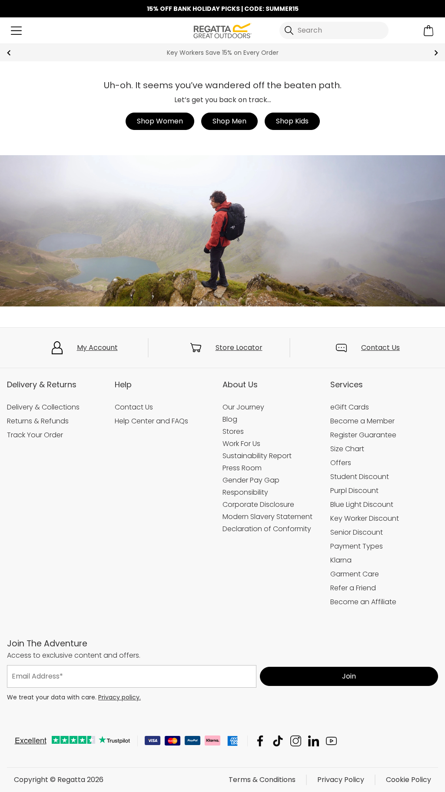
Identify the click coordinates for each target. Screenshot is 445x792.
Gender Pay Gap (250, 480)
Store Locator (239, 348)
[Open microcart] (428, 30)
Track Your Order (35, 435)
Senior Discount (356, 532)
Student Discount (359, 477)
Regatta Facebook (260, 740)
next (436, 52)
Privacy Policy (340, 780)
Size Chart (347, 449)
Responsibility (245, 492)
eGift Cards (349, 407)
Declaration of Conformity (266, 529)
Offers (340, 463)
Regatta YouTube (331, 740)
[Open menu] (16, 30)
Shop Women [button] (160, 121)
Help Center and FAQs (151, 421)
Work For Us (241, 444)
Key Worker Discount (364, 518)
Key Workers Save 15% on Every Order (223, 52)
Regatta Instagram (295, 740)
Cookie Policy (408, 780)
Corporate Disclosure (258, 504)
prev (8, 52)
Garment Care (354, 574)
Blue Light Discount (361, 504)
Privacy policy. (119, 697)
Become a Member (362, 421)
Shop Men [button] (229, 121)
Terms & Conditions (262, 780)
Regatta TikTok (277, 740)
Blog (229, 419)
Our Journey (243, 407)
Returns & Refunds (38, 421)
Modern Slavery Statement (267, 517)
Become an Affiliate (363, 602)
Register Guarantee (363, 435)
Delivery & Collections (43, 407)
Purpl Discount (354, 491)
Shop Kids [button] (292, 121)
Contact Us (380, 348)
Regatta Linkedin (313, 740)
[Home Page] (222, 30)
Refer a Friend (353, 588)
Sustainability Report (257, 456)
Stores (233, 431)
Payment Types (356, 546)
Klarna (341, 560)
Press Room (242, 468)
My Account (97, 348)
